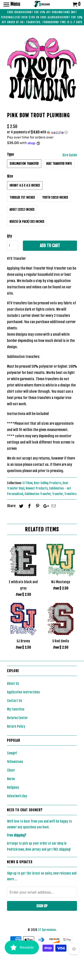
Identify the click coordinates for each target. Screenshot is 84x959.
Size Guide (69, 155)
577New (27, 483)
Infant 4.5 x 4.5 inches (25, 185)
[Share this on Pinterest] (37, 505)
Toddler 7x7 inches (22, 197)
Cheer (11, 770)
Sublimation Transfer (24, 163)
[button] (42, 132)
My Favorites (15, 709)
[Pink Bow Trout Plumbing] (42, 69)
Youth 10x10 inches (55, 197)
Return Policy (16, 726)
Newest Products (37, 488)
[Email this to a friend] (53, 505)
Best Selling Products (47, 483)
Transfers (70, 494)
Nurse (11, 779)
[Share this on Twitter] (20, 505)
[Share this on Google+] (45, 505)
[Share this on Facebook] (28, 505)
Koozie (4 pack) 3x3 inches (27, 221)
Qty (9, 236)
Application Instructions (23, 692)
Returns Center (17, 718)
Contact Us (14, 701)
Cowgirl (12, 753)
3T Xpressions (47, 930)
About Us (13, 683)
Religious (13, 787)
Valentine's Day (17, 796)
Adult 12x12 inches (22, 209)
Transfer (57, 494)
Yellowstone (15, 762)
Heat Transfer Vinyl (59, 163)
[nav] (12, 4)
